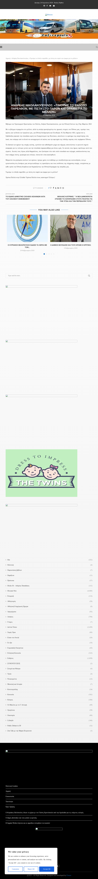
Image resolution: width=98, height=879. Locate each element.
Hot (49, 560)
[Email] (54, 6)
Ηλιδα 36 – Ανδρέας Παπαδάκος (49, 586)
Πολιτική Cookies (12, 786)
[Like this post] (51, 188)
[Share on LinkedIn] (58, 188)
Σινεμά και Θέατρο (49, 669)
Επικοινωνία (10, 796)
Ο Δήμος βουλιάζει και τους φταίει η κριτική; (70, 245)
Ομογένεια (49, 710)
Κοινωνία (49, 694)
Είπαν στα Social (49, 637)
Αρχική (8, 58)
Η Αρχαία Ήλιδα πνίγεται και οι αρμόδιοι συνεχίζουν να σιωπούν (28, 823)
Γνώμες (49, 622)
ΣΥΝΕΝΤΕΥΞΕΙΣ (49, 663)
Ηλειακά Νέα (49, 591)
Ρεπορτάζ (49, 596)
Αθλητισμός (49, 601)
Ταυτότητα (9, 801)
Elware (68, 875)
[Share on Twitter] (56, 188)
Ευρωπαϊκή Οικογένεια (49, 648)
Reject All (31, 869)
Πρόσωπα (49, 580)
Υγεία (49, 674)
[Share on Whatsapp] (60, 188)
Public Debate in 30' (49, 726)
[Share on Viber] (63, 188)
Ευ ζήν (49, 643)
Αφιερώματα (49, 612)
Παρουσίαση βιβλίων (49, 570)
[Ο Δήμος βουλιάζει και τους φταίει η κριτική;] (70, 228)
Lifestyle (49, 720)
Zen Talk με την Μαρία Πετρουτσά (49, 731)
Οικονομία (49, 715)
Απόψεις (49, 617)
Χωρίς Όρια (49, 632)
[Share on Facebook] (53, 188)
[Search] (97, 47)
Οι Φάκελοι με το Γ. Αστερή (49, 705)
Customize (15, 869)
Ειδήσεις (49, 658)
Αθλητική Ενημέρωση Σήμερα (49, 606)
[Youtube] (50, 6)
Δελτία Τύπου (49, 627)
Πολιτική (49, 565)
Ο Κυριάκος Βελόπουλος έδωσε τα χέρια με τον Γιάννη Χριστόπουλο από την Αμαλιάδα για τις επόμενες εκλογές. (45, 812)
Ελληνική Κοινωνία (49, 653)
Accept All (46, 869)
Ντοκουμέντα (49, 679)
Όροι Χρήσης (10, 807)
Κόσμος (49, 700)
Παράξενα (49, 575)
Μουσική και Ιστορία (49, 684)
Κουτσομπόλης (49, 689)
